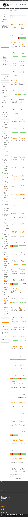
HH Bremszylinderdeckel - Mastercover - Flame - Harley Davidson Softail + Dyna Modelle (22, 198)
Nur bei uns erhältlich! (4, 16)
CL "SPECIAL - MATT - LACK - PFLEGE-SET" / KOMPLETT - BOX (14, 217)
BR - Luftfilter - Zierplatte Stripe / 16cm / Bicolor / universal (22, 292)
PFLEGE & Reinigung (4, 102)
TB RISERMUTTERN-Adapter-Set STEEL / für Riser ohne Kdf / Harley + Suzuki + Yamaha (22, 122)
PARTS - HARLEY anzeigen (5, 34)
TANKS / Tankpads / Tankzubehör (4, 104)
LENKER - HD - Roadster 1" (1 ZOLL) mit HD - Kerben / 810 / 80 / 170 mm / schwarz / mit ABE (22, 387)
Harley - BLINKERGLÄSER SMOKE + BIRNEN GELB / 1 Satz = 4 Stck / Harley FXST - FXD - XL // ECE (22, 217)
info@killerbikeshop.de (9, 0)
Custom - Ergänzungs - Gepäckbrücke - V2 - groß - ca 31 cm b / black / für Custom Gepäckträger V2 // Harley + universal (14, 292)
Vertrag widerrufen (14, 515)
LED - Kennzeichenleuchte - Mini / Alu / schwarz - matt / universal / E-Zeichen (22, 47)
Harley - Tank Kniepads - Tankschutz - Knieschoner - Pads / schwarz (22, 255)
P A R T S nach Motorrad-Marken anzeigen (5, 29)
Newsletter (2, 489)
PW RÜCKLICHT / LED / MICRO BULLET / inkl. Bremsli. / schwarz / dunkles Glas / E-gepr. (22, 179)
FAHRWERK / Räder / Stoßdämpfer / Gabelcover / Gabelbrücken (4, 93)
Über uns (2, 488)
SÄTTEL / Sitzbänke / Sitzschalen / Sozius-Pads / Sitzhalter (4, 79)
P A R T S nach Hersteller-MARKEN (5, 72)
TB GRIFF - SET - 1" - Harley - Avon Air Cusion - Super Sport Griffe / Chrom (22, 368)
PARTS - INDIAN (4, 59)
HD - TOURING (4, 54)
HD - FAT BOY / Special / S (5, 49)
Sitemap (2, 490)
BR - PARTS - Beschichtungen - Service (5, 19)
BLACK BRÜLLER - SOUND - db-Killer (4, 90)
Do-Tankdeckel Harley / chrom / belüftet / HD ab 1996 (14, 28)
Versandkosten (16, 514)
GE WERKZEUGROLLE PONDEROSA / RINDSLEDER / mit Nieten (14, 179)
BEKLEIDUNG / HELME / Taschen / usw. (4, 100)
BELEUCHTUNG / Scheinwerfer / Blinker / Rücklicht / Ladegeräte (5, 96)
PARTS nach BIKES (3, 25)
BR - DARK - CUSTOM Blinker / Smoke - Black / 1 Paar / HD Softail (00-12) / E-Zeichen (22, 65)
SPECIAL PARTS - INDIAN (5, 61)
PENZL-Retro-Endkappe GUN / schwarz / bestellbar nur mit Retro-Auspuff (14, 198)
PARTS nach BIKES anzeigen (5, 26)
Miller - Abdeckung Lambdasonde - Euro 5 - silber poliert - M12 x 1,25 (22, 141)
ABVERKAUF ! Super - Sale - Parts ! (12, 8)
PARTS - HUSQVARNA (5, 58)
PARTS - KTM (4, 63)
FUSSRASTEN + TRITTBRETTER (3, 86)
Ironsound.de (2, 496)
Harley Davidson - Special (19, 8)
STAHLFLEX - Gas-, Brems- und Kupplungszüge (5, 114)
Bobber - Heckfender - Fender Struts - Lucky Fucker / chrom (22, 406)
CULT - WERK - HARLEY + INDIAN (4, 106)
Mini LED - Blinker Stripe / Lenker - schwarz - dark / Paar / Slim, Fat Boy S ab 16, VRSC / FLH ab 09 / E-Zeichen (22, 273)
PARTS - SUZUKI (4, 66)
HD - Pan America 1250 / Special (6, 56)
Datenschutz (3, 486)
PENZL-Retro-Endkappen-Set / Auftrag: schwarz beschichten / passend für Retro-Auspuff (22, 444)
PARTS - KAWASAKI (5, 62)
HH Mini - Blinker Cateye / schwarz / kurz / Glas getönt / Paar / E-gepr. (22, 28)
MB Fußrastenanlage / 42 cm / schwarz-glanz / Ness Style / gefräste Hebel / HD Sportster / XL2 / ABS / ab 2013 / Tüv (5, 333)
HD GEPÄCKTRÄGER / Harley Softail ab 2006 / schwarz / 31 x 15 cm (14, 406)
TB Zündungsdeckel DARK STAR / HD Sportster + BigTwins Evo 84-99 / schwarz (22, 425)
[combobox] (15, 15)
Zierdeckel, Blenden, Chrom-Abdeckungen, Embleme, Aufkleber (5, 98)
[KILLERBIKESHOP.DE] (5, 5)
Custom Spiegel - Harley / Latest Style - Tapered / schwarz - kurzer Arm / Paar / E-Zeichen (14, 311)
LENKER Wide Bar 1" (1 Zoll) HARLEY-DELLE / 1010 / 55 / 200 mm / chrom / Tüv (14, 349)
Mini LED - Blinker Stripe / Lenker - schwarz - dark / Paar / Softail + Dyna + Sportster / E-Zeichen (14, 273)
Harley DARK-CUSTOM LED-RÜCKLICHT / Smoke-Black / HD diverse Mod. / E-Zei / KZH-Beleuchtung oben (22, 462)
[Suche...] (17, 4)
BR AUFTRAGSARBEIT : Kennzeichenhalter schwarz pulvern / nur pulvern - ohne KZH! (14, 236)
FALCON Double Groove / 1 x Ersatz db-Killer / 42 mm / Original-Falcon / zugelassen (22, 236)
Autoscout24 (3, 493)
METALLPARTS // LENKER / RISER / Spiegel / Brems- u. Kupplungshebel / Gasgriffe (4, 84)
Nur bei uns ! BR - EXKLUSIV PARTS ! (4, 15)
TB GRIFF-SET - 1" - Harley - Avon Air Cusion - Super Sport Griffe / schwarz (14, 368)
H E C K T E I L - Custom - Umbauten (4, 23)
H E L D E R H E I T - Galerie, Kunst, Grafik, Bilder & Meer (4, 116)
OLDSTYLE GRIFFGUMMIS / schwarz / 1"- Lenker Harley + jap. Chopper (14, 47)
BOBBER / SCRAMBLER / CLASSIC (4, 21)
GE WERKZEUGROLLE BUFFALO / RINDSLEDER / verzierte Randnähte (14, 160)
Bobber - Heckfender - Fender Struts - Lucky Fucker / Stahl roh (14, 255)
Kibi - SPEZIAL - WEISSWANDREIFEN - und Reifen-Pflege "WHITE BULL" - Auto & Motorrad (14, 103)
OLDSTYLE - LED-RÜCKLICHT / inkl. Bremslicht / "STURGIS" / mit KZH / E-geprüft (14, 425)
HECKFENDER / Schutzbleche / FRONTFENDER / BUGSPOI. (5, 76)
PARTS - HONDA (4, 57)
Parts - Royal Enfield (5, 65)
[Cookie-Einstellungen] (1, 515)
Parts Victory (4, 60)
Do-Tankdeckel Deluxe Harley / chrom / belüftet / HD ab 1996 (22, 84)
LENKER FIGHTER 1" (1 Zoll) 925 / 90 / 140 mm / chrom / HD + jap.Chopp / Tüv (22, 349)
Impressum (2, 487)
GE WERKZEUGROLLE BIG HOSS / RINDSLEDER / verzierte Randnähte (22, 160)
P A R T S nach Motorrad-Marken (5, 28)
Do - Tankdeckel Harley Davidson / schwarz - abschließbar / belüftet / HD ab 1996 (22, 103)
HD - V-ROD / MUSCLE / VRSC (5, 53)
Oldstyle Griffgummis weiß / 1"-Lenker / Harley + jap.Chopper (14, 65)
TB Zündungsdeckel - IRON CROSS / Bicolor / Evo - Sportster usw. (22, 330)
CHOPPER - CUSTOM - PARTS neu (5, 108)
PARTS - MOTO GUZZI (5, 64)
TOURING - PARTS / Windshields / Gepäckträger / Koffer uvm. (5, 88)
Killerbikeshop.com (3, 498)
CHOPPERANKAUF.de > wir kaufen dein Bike (4, 112)
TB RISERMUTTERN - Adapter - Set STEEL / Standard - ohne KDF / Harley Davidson (14, 122)
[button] (11, 15)
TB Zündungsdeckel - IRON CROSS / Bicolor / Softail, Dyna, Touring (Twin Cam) (14, 330)
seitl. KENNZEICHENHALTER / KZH (4, 81)
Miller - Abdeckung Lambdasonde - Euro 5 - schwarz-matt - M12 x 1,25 (14, 141)
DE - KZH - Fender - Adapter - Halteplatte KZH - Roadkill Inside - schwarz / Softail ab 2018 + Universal (14, 444)
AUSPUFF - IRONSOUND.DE (4, 8)
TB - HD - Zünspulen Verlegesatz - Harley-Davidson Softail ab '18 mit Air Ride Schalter (22, 311)
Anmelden (5, 322)
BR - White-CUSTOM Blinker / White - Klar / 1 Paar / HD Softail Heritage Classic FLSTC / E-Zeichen (14, 84)
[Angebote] (8, 326)
